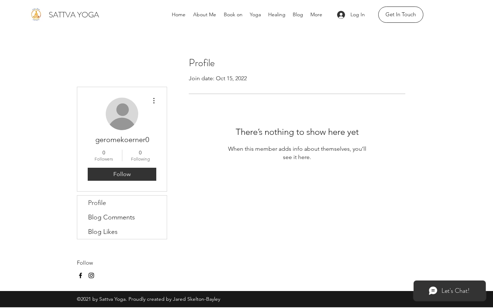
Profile (97, 203)
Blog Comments (111, 217)
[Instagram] (91, 275)
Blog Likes (103, 232)
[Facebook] (80, 275)
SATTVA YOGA (74, 14)
